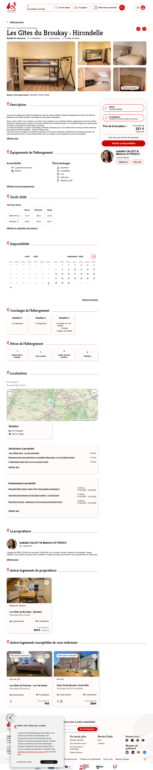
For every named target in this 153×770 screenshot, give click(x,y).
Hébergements (17, 22)
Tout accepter (48, 762)
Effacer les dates (90, 300)
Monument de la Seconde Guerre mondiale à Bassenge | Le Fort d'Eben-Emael (41, 458)
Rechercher (122, 7)
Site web (137, 162)
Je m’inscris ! (87, 729)
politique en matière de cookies (31, 752)
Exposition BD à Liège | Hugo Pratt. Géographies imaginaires (34, 489)
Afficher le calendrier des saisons (22, 228)
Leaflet (75, 420)
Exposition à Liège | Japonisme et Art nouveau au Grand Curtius (35, 502)
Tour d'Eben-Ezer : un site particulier (24, 453)
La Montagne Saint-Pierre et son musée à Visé (28, 462)
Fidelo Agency (145, 759)
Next (47, 592)
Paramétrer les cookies (24, 762)
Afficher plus (12, 138)
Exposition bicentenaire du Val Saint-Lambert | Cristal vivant (34, 495)
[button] (52, 402)
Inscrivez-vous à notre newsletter (76, 722)
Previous (11, 592)
